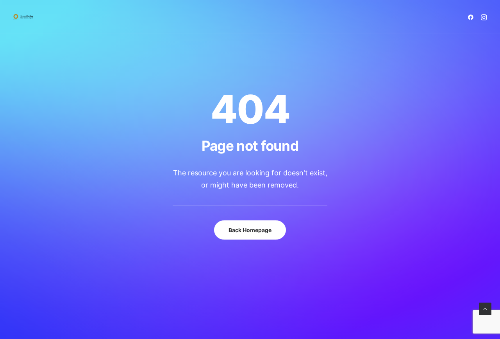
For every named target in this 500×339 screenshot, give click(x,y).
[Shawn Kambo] (23, 17)
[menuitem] (472, 17)
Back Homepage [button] (250, 230)
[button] (472, 17)
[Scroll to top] (485, 308)
